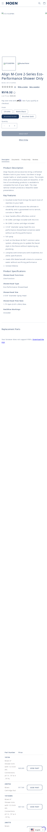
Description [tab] (5, 160)
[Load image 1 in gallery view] (9, 63)
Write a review (23, 87)
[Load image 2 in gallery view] (23, 63)
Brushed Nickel (11, 117)
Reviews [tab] (35, 160)
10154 (7, 757)
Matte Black (21, 111)
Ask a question (34, 87)
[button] (2, 3)
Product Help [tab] (26, 160)
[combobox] (37, 830)
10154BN (8, 796)
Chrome (7, 111)
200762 (8, 784)
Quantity (5, 121)
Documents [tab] (15, 160)
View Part (34, 768)
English (37, 830)
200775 (8, 822)
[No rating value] (8, 86)
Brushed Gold (28, 116)
